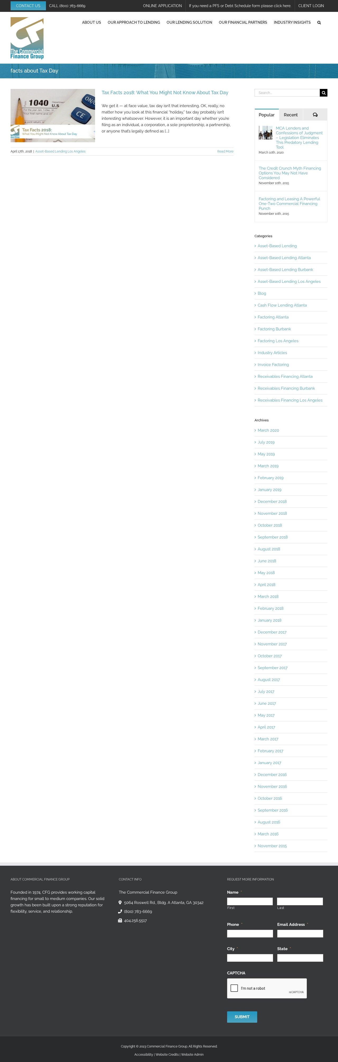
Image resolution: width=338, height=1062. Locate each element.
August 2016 (269, 822)
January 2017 (269, 762)
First (230, 908)
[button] (319, 22)
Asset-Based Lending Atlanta (284, 257)
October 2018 (270, 525)
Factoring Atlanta (273, 317)
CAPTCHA (236, 972)
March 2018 (268, 596)
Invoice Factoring (273, 364)
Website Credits (167, 1054)
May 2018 (266, 572)
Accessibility (143, 1054)
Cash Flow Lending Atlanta (282, 305)
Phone (234, 924)
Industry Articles (272, 352)
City (232, 948)
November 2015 (272, 846)
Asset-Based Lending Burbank (285, 269)
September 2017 (273, 667)
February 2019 (271, 477)
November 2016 (272, 786)
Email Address (292, 924)
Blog (262, 293)
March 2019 (268, 466)
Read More (225, 151)
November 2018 (272, 513)
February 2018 (271, 608)
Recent (291, 114)
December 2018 (272, 501)
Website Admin (192, 1054)
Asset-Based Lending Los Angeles (60, 151)
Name (234, 892)
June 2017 (267, 703)
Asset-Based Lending (277, 246)
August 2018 (269, 549)
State (284, 948)
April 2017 (266, 727)
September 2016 (273, 810)
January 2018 (269, 620)
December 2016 (272, 774)
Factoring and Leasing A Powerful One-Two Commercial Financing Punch (289, 204)
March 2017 (268, 739)
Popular (267, 114)
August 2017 (269, 679)
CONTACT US (28, 6)
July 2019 (266, 442)
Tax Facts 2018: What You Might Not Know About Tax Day (165, 92)
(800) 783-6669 (72, 6)
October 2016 (270, 798)
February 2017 (270, 751)
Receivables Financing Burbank (286, 388)
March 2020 (268, 430)
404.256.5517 (135, 920)
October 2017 (270, 656)
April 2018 (266, 584)
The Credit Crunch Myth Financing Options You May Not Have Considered (290, 173)
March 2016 (268, 834)
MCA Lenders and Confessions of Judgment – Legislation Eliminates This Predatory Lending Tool (299, 138)
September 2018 (273, 537)
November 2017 (272, 644)
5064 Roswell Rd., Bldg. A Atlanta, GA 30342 (164, 902)
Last (280, 908)
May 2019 (266, 454)
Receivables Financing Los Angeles (290, 400)
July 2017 (266, 691)
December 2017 (272, 632)
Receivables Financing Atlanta (285, 376)
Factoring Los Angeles (278, 341)
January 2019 (269, 489)
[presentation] (267, 988)
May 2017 (266, 715)
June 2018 (267, 561)
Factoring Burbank (274, 329)
